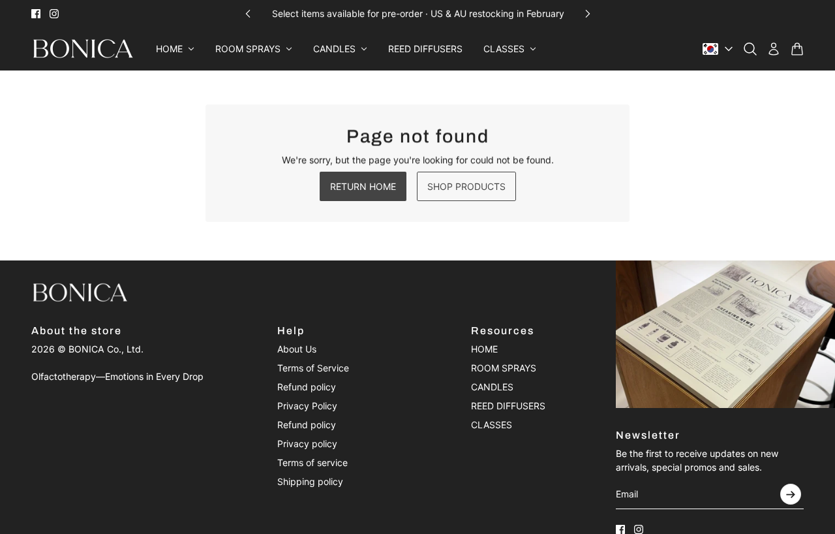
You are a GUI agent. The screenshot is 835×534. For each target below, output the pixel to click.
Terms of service (312, 462)
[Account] (773, 48)
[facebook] (36, 14)
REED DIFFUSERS (508, 405)
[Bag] (797, 48)
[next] (588, 13)
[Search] (750, 48)
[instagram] (54, 14)
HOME (484, 348)
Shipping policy (310, 481)
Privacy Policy (307, 405)
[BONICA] (83, 48)
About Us (296, 348)
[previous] (248, 13)
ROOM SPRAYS (503, 367)
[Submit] (790, 494)
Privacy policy (307, 443)
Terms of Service (313, 367)
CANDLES (492, 386)
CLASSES (491, 424)
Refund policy (306, 386)
